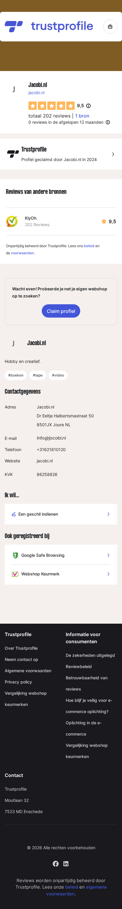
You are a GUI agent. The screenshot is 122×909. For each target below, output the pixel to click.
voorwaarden (22, 253)
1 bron (82, 115)
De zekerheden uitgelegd (90, 655)
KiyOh (30, 218)
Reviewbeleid (79, 666)
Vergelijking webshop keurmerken (26, 699)
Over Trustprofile (21, 648)
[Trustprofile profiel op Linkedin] (66, 862)
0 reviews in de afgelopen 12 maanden (65, 122)
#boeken (15, 375)
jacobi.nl (36, 92)
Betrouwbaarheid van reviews (86, 683)
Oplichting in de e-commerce (84, 728)
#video (58, 375)
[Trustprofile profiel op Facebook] (56, 862)
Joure (58, 424)
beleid (89, 246)
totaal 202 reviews (49, 116)
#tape (38, 375)
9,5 (84, 106)
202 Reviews (37, 224)
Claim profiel (61, 311)
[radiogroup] (51, 106)
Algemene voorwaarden (28, 670)
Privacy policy (18, 681)
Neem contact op (21, 659)
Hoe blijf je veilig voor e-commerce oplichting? (89, 706)
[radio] (32, 106)
